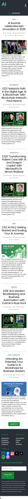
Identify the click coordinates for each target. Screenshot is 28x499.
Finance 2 (14, 287)
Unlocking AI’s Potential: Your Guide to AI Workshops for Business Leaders (14, 365)
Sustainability (14, 85)
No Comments (15, 107)
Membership (5, 438)
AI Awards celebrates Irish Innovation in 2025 (14, 26)
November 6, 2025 (20, 175)
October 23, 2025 (19, 307)
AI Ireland (9, 33)
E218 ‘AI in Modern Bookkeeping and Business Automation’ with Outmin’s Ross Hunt (14, 297)
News (14, 19)
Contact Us (4, 444)
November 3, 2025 (20, 237)
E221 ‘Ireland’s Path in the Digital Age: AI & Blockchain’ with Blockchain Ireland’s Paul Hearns (13, 95)
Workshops (16, 355)
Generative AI (14, 152)
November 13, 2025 (20, 104)
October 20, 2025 (19, 375)
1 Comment (10, 35)
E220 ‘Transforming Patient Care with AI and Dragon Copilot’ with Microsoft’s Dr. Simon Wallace (14, 164)
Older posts (14, 424)
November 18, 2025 (20, 33)
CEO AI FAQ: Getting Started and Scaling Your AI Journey (14, 230)
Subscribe (7, 475)
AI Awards (19, 444)
